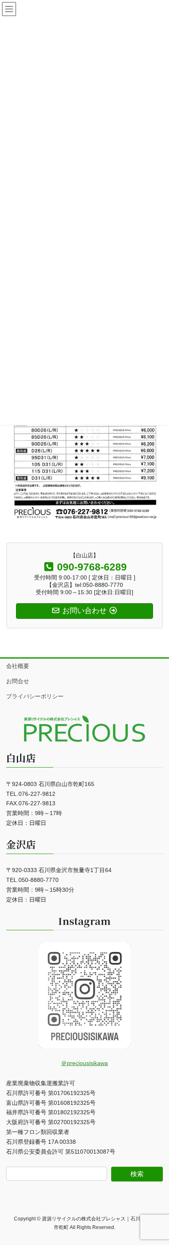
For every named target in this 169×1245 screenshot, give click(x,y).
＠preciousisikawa (84, 1063)
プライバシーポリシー (35, 696)
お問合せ (17, 681)
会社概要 (17, 666)
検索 (137, 1173)
